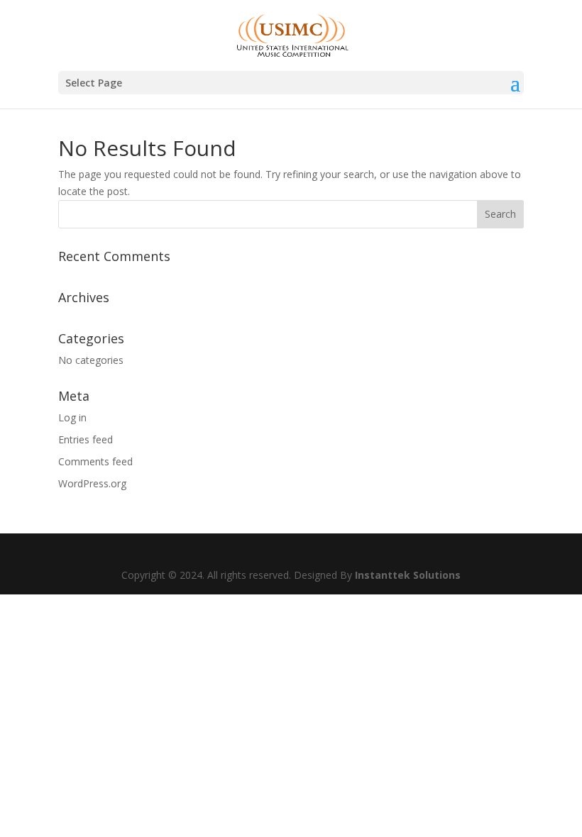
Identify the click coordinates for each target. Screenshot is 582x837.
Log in (72, 417)
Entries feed (85, 439)
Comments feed (95, 461)
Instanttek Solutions (408, 575)
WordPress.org (92, 483)
